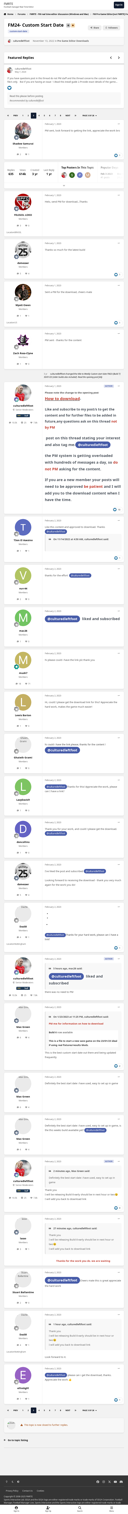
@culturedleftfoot (93, 445)
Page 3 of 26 (88, 115)
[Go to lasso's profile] (23, 1225)
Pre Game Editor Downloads (73, 40)
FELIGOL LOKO (23, 214)
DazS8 (23, 926)
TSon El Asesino (23, 540)
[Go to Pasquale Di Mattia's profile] (80, 175)
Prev (15, 115)
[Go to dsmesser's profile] (23, 250)
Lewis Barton (23, 715)
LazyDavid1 (23, 799)
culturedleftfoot (21, 40)
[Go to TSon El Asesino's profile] (23, 527)
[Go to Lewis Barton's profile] (23, 702)
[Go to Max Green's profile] (23, 1014)
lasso (23, 1238)
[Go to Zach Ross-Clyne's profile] (23, 340)
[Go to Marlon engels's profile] (88, 175)
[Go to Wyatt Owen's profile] (23, 292)
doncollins (23, 842)
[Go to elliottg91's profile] (23, 1375)
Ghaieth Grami (23, 757)
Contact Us (27, 1490)
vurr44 (23, 588)
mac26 (23, 630)
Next (68, 115)
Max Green (23, 1027)
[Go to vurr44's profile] (23, 575)
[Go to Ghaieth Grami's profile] (23, 744)
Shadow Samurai (23, 143)
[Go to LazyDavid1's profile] (23, 787)
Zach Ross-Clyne (23, 353)
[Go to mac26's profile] (23, 618)
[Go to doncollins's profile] (23, 829)
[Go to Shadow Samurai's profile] (23, 130)
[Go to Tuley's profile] (72, 175)
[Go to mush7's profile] (23, 660)
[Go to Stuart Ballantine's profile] (23, 1279)
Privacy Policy (12, 1490)
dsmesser (23, 263)
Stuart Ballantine (23, 1292)
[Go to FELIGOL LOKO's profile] (23, 202)
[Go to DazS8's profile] (23, 913)
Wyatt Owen (23, 305)
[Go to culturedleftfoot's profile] (9, 41)
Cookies (40, 1490)
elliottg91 (23, 1388)
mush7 (23, 673)
